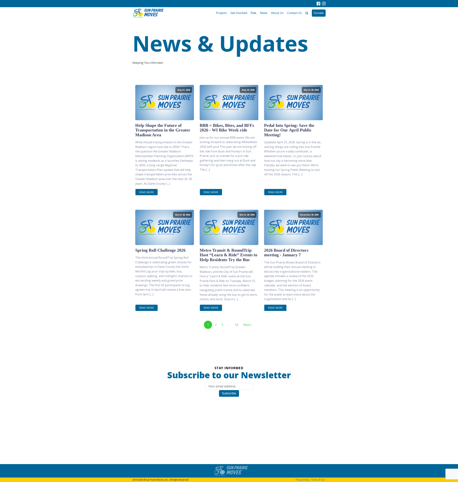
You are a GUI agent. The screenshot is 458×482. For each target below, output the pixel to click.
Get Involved (238, 13)
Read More (146, 192)
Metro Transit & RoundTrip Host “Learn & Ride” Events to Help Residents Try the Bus (228, 255)
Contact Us (294, 13)
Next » (247, 325)
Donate (319, 13)
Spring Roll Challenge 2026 (160, 250)
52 (236, 325)
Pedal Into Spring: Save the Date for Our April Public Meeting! (289, 130)
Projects (221, 13)
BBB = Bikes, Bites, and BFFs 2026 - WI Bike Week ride (227, 127)
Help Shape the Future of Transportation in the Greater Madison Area (162, 130)
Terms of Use (318, 479)
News (263, 13)
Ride (253, 13)
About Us (277, 13)
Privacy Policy (302, 479)
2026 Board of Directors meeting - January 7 (286, 252)
